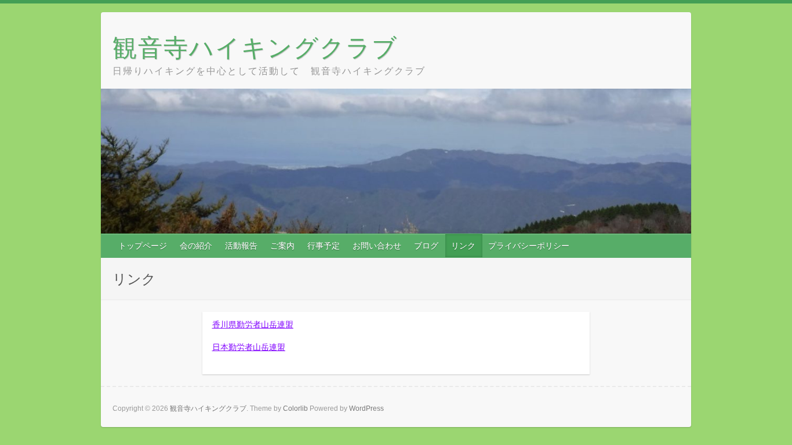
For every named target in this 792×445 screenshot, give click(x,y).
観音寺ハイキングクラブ (255, 47)
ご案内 (282, 245)
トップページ (142, 245)
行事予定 (323, 245)
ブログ (426, 245)
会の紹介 (196, 245)
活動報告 (241, 245)
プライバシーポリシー (528, 245)
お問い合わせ (377, 245)
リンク (463, 245)
